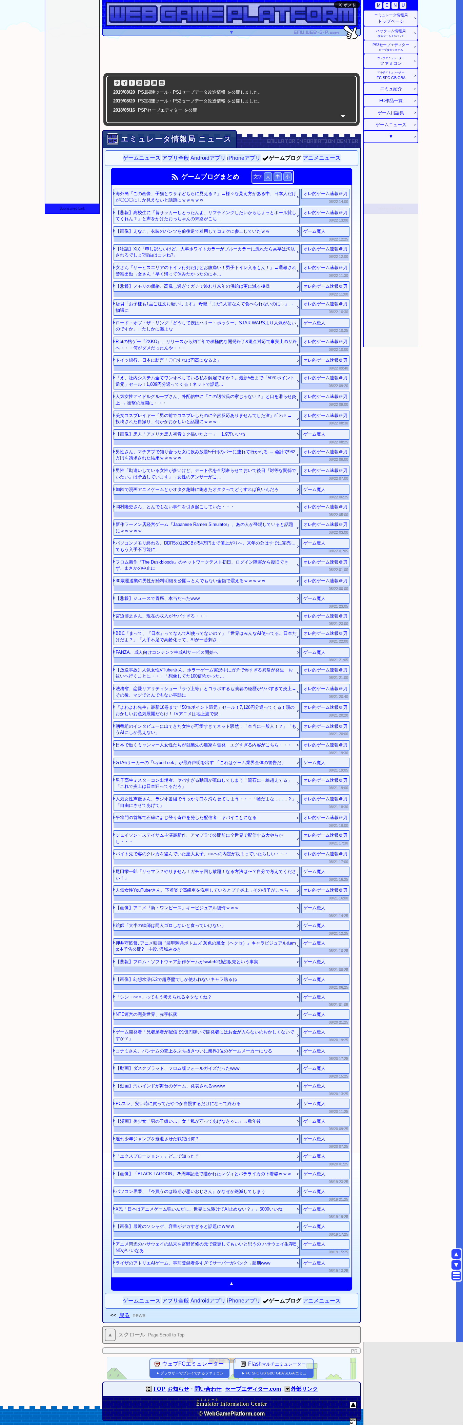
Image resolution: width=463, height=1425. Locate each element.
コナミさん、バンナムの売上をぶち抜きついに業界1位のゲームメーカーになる (194, 1050)
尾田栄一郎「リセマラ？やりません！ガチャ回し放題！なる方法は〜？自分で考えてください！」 (206, 874)
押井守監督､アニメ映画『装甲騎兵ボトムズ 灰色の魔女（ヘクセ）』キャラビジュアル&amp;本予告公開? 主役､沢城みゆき (206, 946)
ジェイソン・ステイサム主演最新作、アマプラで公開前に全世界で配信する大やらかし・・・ (199, 838)
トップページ (391, 18)
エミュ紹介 (391, 88)
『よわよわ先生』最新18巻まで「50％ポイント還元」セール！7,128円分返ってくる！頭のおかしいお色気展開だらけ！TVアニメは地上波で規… (205, 710)
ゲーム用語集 (391, 112)
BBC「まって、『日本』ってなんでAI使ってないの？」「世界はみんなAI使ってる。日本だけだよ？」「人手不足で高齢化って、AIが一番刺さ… (206, 636)
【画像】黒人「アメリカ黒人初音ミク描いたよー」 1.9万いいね (180, 434)
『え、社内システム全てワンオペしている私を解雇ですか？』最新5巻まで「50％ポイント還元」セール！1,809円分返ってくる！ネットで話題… (205, 381)
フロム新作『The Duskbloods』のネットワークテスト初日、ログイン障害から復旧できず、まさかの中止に (202, 565)
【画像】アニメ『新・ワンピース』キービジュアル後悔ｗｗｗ (177, 907)
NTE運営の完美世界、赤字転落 (146, 1014)
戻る (124, 1315)
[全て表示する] (343, 116)
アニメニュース (322, 158)
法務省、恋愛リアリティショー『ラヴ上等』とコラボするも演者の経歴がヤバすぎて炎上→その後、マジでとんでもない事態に (206, 692)
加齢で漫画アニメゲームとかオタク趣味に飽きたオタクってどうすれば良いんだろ (197, 489)
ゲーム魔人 (314, 231)
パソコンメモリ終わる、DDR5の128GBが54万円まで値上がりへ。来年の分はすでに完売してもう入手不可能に (205, 546)
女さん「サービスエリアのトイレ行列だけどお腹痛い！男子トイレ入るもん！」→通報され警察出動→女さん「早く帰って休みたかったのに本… (206, 271)
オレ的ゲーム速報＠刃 (325, 193)
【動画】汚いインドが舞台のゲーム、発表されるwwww (170, 1085)
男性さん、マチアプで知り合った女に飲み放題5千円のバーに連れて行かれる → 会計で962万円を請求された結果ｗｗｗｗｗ (205, 455)
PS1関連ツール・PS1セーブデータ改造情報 (181, 92)
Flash (277, 1364)
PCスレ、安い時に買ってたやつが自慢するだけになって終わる (178, 1103)
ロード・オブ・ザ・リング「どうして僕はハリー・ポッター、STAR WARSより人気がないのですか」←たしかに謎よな (206, 326)
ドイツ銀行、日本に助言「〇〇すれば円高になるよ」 (168, 360)
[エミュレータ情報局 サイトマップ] (456, 1275)
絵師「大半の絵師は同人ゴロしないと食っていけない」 (171, 925)
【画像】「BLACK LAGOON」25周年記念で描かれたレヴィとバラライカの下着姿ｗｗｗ (203, 1173)
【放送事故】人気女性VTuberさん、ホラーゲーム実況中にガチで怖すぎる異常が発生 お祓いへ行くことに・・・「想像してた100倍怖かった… (204, 673)
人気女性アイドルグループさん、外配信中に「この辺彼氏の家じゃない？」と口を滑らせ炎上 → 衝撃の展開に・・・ (206, 399)
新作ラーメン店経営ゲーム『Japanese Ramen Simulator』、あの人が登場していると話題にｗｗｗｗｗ (204, 527)
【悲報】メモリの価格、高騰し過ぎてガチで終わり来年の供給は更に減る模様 (193, 286)
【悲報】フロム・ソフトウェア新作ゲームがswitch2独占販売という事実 (187, 961)
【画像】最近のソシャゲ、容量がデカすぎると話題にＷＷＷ (175, 1226)
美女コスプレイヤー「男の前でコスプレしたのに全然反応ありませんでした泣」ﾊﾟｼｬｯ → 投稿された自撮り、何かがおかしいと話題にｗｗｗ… (204, 418)
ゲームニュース (142, 158)
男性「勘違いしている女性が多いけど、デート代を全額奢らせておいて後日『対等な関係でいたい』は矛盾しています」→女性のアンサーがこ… (206, 473)
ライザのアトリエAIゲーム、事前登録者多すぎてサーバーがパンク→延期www (193, 1263)
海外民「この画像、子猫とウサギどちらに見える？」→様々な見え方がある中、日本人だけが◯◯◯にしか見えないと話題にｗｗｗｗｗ (206, 197)
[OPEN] (287, 1389)
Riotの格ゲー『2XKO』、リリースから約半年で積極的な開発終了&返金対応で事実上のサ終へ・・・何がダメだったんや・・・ (206, 344)
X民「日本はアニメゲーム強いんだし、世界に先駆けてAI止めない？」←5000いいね (199, 1209)
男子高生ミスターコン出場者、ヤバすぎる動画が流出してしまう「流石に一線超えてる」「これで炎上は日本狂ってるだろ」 (204, 783)
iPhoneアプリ (244, 158)
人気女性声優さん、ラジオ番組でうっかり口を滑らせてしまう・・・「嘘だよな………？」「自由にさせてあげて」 (206, 802)
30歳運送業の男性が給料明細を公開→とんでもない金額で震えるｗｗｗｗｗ (191, 580)
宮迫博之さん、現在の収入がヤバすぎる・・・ (162, 616)
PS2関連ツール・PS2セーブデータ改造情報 (181, 100)
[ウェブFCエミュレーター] (157, 1364)
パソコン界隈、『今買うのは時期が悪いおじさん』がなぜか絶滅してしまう (190, 1191)
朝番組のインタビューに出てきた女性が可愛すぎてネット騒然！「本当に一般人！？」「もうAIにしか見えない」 (206, 729)
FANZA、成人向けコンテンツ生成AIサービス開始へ (167, 652)
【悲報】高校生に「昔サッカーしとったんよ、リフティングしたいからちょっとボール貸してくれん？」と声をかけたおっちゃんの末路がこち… (206, 216)
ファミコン (390, 61)
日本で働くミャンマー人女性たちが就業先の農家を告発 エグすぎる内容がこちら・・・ (204, 744)
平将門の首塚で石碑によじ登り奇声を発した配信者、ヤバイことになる (186, 817)
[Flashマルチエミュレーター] (243, 1364)
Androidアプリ (208, 158)
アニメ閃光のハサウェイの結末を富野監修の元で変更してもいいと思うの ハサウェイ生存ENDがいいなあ (206, 1247)
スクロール (131, 1334)
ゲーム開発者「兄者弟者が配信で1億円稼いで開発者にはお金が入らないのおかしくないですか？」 (205, 1035)
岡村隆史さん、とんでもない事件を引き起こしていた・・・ (175, 506)
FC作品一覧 (391, 100)
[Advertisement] (231, 54)
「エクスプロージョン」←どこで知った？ (157, 1156)
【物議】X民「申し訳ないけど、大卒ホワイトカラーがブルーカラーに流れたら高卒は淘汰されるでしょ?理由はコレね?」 (205, 252)
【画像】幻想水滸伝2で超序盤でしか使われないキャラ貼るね (176, 979)
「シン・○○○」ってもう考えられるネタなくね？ (164, 997)
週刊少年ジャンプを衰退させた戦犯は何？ (157, 1138)
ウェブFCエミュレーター (193, 1364)
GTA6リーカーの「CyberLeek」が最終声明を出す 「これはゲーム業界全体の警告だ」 (201, 762)
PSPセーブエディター (160, 110)
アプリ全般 (175, 158)
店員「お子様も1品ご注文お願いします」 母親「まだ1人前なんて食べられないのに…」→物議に (205, 307)
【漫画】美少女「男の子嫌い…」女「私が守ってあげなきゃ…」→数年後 (188, 1121)
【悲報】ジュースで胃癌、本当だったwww (158, 598)
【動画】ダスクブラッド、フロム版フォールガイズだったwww (177, 1068)
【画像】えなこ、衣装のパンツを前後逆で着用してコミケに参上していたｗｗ (193, 231)
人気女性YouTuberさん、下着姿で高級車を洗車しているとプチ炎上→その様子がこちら (202, 890)
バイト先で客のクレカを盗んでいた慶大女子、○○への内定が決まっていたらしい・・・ (202, 853)
